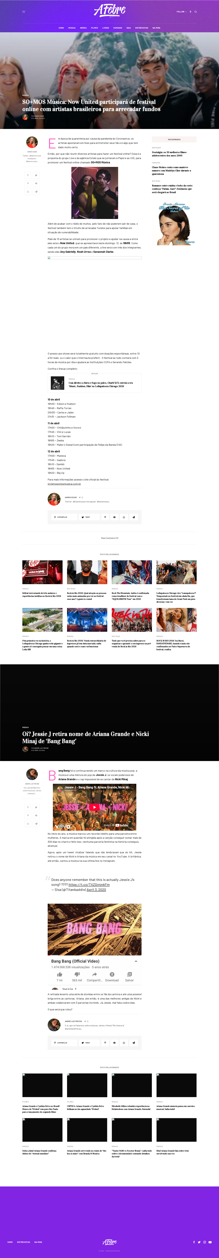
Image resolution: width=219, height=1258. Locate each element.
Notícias (156, 181)
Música (25, 95)
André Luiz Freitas (41, 748)
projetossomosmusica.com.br (64, 483)
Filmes (25, 1102)
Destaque (156, 148)
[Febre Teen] (110, 10)
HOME (10, 1242)
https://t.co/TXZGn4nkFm (89, 884)
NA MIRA (38, 1242)
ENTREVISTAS (23, 1242)
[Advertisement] (109, 1215)
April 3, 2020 (96, 889)
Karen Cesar (39, 116)
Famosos (156, 163)
